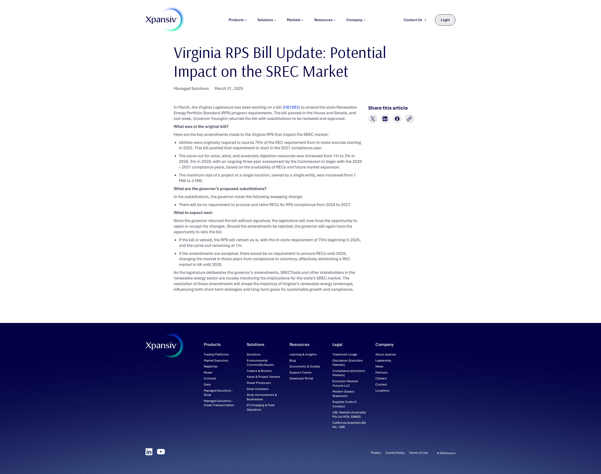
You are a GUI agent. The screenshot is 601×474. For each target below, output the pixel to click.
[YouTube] (161, 451)
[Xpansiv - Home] (162, 20)
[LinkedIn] (149, 451)
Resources (323, 20)
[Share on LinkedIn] (385, 118)
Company (354, 20)
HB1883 (291, 107)
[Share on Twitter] (373, 118)
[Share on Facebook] (397, 118)
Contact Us (413, 20)
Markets (293, 20)
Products (236, 20)
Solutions (265, 20)
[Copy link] (409, 118)
